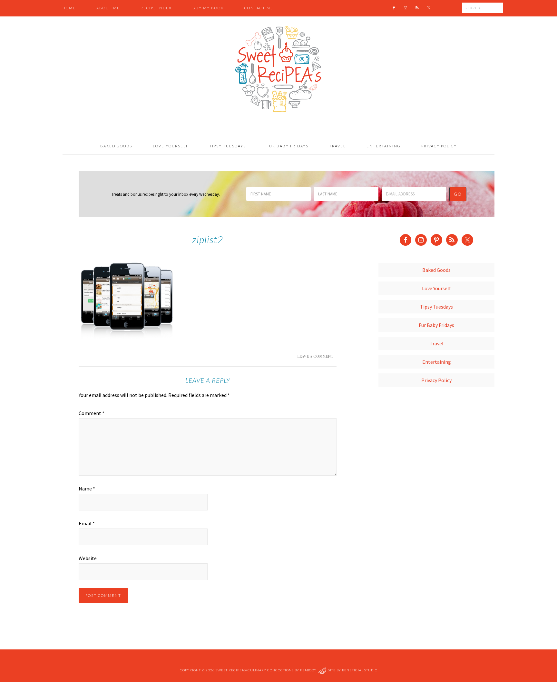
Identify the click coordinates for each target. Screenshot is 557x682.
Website (88, 558)
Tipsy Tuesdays (436, 306)
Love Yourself (436, 288)
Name (87, 488)
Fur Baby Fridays (436, 325)
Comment (91, 413)
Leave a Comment (315, 356)
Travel (437, 343)
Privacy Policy (436, 380)
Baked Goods (436, 270)
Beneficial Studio (359, 670)
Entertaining (436, 362)
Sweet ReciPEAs (278, 69)
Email (87, 523)
